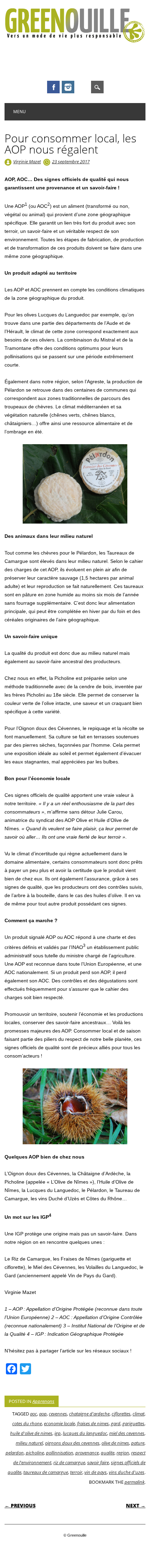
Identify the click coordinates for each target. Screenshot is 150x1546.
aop (43, 1414)
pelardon (15, 1453)
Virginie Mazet (27, 161)
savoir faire (98, 1462)
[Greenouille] (75, 41)
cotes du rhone (27, 1423)
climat (138, 1414)
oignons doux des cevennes (72, 1443)
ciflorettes (121, 1414)
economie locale (59, 1423)
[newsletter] (82, 87)
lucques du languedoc (85, 1433)
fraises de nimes (93, 1423)
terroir (76, 1472)
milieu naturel (29, 1443)
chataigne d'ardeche (89, 1414)
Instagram (68, 87)
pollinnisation (59, 1453)
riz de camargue (69, 1462)
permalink (134, 1482)
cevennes (58, 1414)
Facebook (53, 87)
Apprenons (43, 1401)
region (123, 1453)
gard (115, 1423)
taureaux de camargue (45, 1472)
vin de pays (95, 1472)
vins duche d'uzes (126, 1472)
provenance (87, 1453)
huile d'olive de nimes (31, 1433)
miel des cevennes (126, 1433)
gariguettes (133, 1423)
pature (137, 1443)
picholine (35, 1453)
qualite (107, 1453)
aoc (33, 1414)
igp (57, 1433)
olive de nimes (115, 1443)
